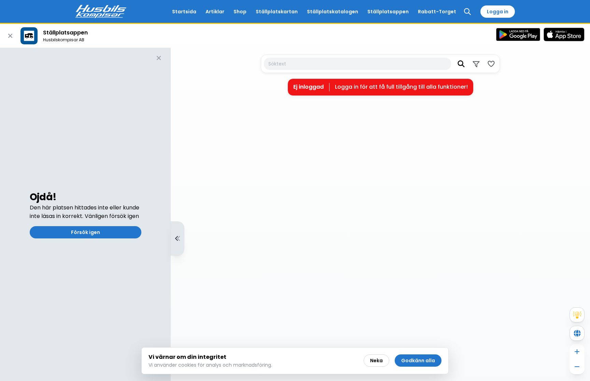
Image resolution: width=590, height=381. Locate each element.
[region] (295, 214)
